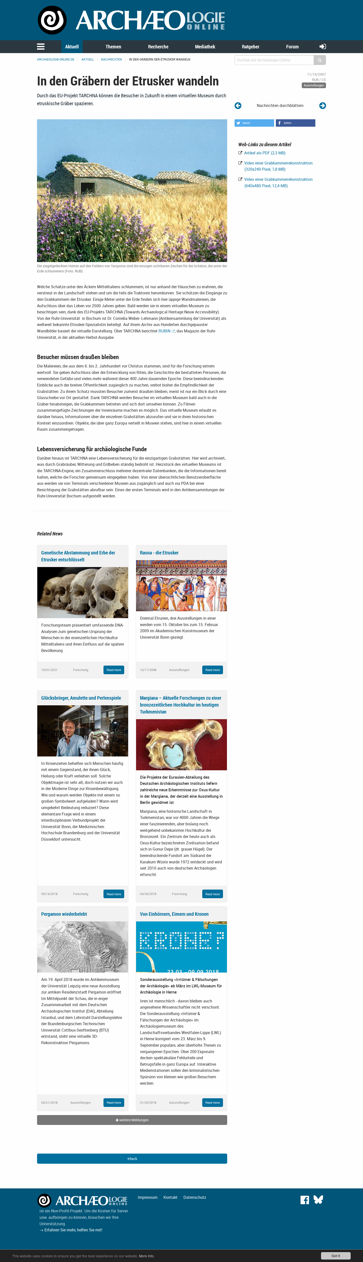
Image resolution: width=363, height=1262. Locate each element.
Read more (114, 670)
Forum (292, 46)
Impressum (148, 1197)
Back (133, 1158)
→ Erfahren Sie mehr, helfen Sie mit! (71, 1230)
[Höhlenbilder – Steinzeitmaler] (238, 105)
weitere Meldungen (134, 1120)
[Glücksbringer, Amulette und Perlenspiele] (82, 730)
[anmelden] (323, 46)
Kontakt (170, 1197)
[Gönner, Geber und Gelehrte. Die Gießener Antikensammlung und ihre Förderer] (322, 105)
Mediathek (205, 46)
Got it (336, 1255)
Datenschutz (194, 1197)
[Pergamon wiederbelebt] (82, 946)
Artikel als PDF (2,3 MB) (264, 153)
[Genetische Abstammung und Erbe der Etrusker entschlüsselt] (82, 592)
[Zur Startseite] (132, 19)
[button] (254, 123)
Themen (113, 46)
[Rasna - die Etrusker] (181, 585)
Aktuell (72, 46)
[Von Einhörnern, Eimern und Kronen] (181, 946)
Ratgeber (250, 46)
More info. (147, 1255)
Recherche (158, 46)
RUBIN (164, 331)
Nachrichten (111, 59)
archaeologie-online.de (55, 59)
